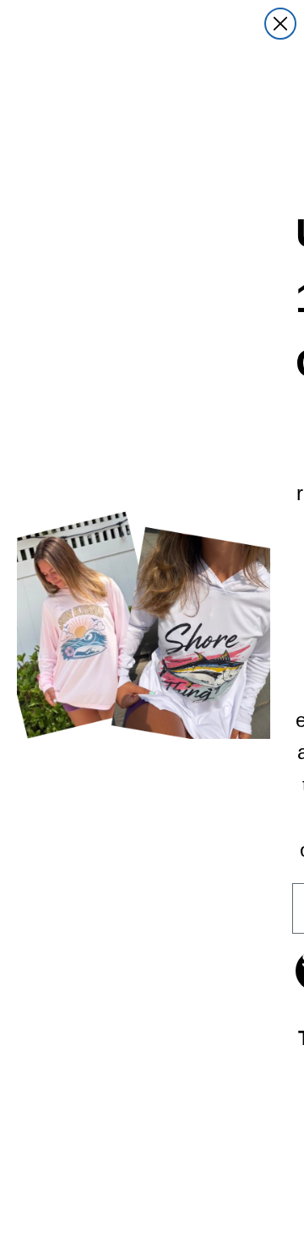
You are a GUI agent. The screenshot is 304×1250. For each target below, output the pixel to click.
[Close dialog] (280, 23)
